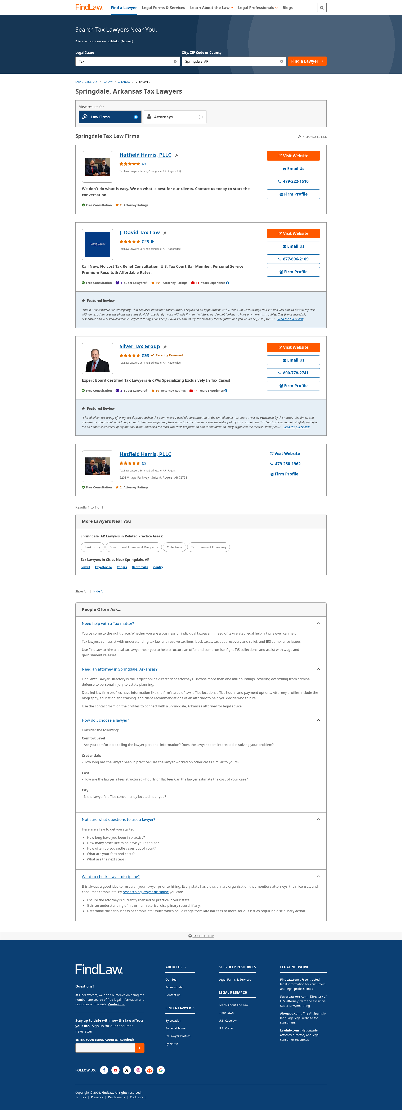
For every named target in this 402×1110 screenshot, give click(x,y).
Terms (80, 1097)
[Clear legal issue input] (175, 61)
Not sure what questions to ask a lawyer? (118, 819)
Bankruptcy (92, 547)
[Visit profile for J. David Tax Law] (97, 244)
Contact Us (172, 995)
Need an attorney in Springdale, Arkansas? (119, 669)
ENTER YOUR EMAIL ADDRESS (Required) (104, 1040)
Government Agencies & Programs (134, 547)
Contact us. (116, 1004)
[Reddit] (149, 1070)
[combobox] (127, 61)
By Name (171, 1044)
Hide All (98, 591)
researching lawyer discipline (146, 892)
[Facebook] (104, 1070)
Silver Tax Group (140, 346)
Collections (174, 547)
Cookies (136, 1097)
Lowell (85, 567)
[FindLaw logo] (91, 7)
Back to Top (203, 936)
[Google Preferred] (161, 1070)
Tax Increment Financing (208, 547)
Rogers (122, 567)
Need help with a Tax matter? (108, 623)
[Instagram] (138, 1070)
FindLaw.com (289, 979)
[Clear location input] (281, 61)
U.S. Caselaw (228, 1020)
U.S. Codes (226, 1028)
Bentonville (140, 567)
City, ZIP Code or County (202, 52)
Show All (81, 591)
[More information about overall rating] (152, 241)
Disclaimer (116, 1097)
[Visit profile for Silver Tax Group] (97, 358)
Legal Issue (84, 52)
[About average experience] (227, 283)
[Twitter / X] (127, 1070)
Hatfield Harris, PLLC (145, 154)
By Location (173, 1020)
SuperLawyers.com (294, 996)
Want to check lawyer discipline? (111, 876)
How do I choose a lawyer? (105, 720)
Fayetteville (103, 567)
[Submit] (139, 1048)
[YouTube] (115, 1070)
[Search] (322, 7)
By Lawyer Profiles (178, 1036)
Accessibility (174, 987)
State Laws (226, 1013)
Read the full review (290, 319)
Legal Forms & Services (235, 979)
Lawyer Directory (86, 81)
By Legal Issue (175, 1028)
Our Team (172, 979)
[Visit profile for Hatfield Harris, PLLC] (97, 166)
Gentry (158, 567)
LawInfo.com (289, 1030)
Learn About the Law (233, 1005)
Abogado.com (290, 1013)
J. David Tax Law (140, 232)
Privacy (96, 1097)
